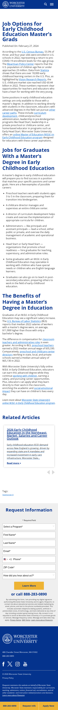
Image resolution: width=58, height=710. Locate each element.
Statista (44, 70)
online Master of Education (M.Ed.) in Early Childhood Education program (28, 136)
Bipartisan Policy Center (20, 64)
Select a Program (13, 526)
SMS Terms (26, 620)
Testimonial (8, 495)
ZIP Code (8, 567)
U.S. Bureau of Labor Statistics (24, 321)
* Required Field (29, 520)
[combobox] (29, 527)
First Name (9, 535)
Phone (17, 559)
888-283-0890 (35, 594)
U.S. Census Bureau (32, 51)
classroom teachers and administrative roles (28, 341)
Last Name (9, 543)
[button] (45, 4)
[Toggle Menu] (52, 4)
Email (6, 551)
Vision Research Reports (32, 79)
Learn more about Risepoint (42, 620)
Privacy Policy (8, 678)
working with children (25, 375)
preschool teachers (43, 345)
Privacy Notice (15, 620)
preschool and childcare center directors (28, 353)
